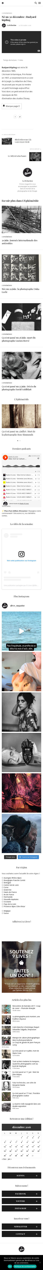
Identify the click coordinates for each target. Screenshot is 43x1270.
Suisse (6, 913)
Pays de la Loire (10, 904)
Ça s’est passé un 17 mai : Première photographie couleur (26, 1094)
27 (10, 1156)
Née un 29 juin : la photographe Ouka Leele (20, 290)
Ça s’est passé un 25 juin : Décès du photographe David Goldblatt (19, 388)
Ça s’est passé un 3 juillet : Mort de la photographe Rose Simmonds (18, 433)
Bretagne (7, 882)
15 (21, 1147)
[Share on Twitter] (20, 117)
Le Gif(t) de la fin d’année (17, 156)
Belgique (7, 911)
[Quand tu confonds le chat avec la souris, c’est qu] (21, 671)
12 (4, 1147)
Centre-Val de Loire (11, 885)
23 (27, 1151)
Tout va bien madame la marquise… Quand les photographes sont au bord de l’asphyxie (26, 1063)
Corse (6, 887)
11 (38, 1142)
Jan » (9, 1159)
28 (16, 1156)
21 (16, 1151)
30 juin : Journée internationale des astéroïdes (19, 242)
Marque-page (13, 106)
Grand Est (7, 890)
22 (21, 1151)
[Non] (40, 1262)
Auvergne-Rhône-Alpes (13, 878)
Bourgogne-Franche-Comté (14, 880)
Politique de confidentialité (25, 1266)
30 (27, 1156)
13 (10, 1147)
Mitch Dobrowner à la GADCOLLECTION (23, 141)
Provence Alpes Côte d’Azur (14, 906)
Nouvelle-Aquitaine (11, 899)
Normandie (8, 897)
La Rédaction (11, 25)
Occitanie (7, 902)
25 (38, 1151)
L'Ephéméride (7, 13)
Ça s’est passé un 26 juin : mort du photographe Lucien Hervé (18, 339)
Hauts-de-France (10, 892)
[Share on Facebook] (15, 117)
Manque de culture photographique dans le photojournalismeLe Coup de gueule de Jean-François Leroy (26, 1041)
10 (33, 1142)
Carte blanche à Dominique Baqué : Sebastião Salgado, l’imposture (26, 1028)
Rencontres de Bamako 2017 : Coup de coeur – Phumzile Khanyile (26, 1007)
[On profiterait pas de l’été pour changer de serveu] (21, 631)
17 (33, 1147)
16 (27, 1147)
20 (10, 1151)
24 (33, 1151)
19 (4, 1151)
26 (4, 1156)
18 (38, 1147)
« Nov (4, 1159)
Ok (10, 1266)
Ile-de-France (9, 894)
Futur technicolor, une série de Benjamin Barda (24, 1084)
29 (21, 1156)
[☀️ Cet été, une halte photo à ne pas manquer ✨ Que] (21, 712)
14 (16, 1147)
